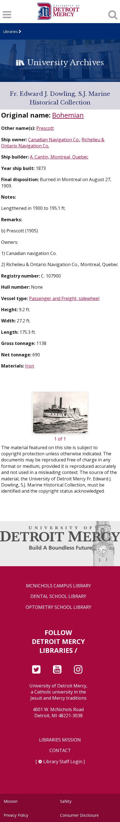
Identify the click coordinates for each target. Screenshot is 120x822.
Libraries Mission (60, 740)
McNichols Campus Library (58, 585)
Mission (11, 801)
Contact (60, 750)
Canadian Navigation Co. (54, 140)
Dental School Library (58, 596)
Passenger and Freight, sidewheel (64, 298)
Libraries (10, 31)
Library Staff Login (62, 761)
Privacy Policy (16, 815)
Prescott (45, 128)
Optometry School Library (58, 607)
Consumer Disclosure (79, 815)
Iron (29, 366)
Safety (65, 801)
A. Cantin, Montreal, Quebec (59, 157)
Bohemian (68, 115)
